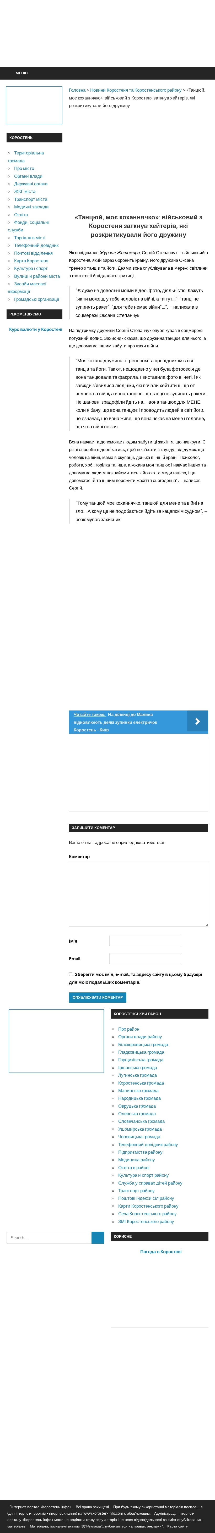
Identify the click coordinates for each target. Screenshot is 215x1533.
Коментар (79, 856)
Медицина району (136, 1159)
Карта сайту (177, 1526)
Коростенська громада (141, 1083)
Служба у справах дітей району (150, 1183)
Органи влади (28, 176)
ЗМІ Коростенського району (146, 1221)
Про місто (24, 168)
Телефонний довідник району (148, 1144)
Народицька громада (139, 1098)
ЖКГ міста (24, 191)
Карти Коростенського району (148, 1206)
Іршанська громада (137, 1067)
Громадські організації (36, 299)
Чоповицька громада (139, 1136)
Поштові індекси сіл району (146, 1198)
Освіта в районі (133, 1167)
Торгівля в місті (29, 237)
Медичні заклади (31, 206)
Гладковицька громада (141, 1052)
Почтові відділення (33, 253)
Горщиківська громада (140, 1059)
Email (75, 958)
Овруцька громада (137, 1106)
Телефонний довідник (36, 245)
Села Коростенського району (147, 1213)
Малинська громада (138, 1090)
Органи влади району (140, 1036)
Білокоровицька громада (143, 1044)
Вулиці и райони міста (37, 276)
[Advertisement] (107, 46)
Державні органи (31, 183)
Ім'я (73, 941)
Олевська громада (137, 1113)
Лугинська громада (137, 1075)
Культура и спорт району (143, 1175)
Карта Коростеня (31, 260)
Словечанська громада (141, 1121)
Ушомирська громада (140, 1129)
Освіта (21, 214)
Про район (128, 1029)
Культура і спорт (31, 268)
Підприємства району (140, 1152)
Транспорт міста (30, 199)
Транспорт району (136, 1190)
